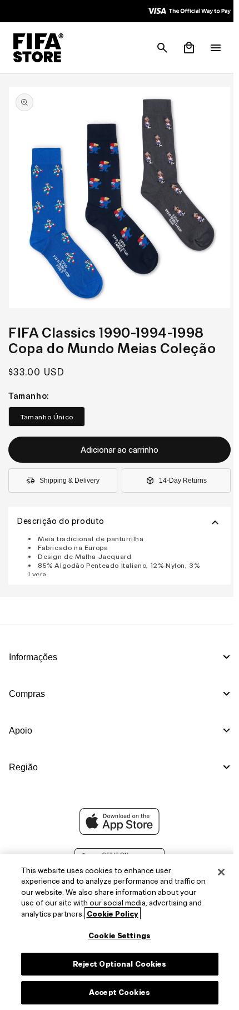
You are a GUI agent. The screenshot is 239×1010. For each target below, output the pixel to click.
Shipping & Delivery (68, 475)
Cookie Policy (166, 914)
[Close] (215, 872)
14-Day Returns (179, 475)
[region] (116, 932)
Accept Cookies (116, 992)
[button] (157, 48)
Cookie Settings (117, 935)
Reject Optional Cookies (117, 964)
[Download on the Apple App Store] (117, 832)
